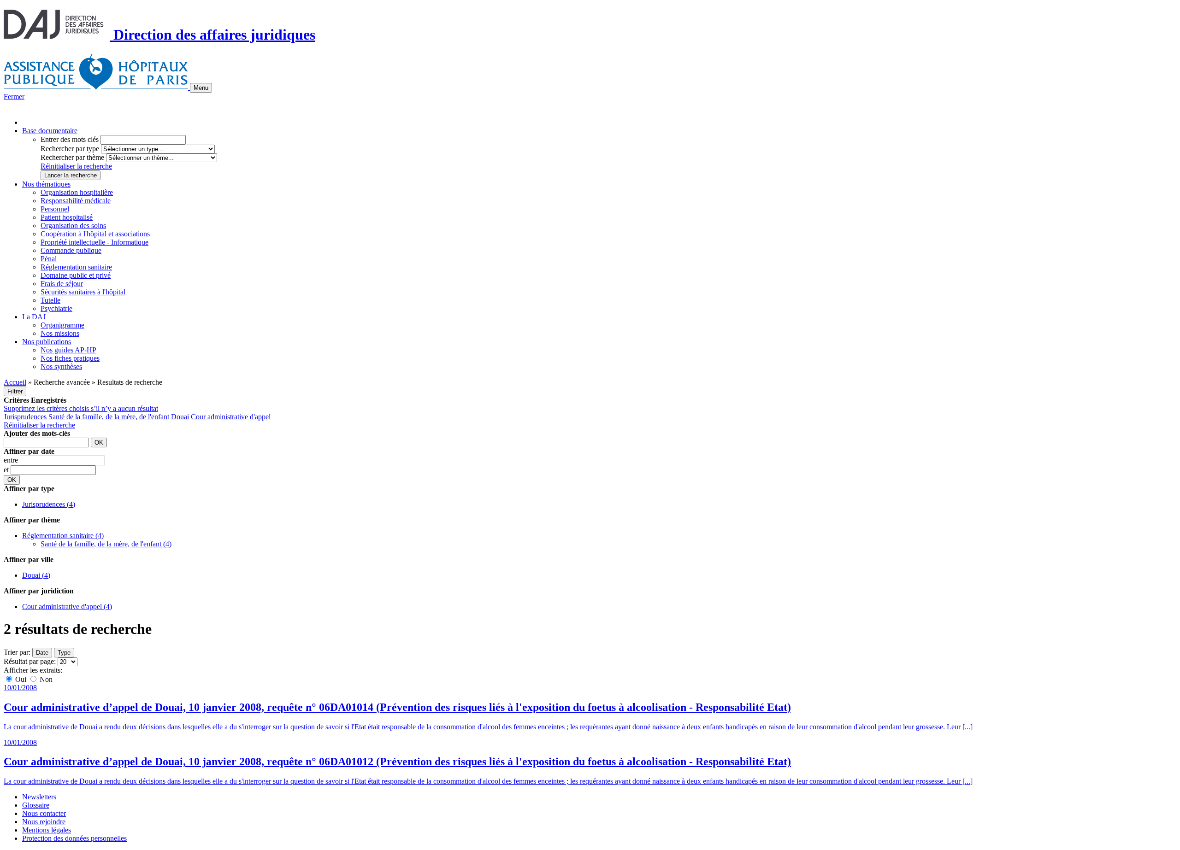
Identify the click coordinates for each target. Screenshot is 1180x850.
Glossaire (35, 805)
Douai (180, 417)
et (7, 470)
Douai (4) (36, 575)
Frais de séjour (62, 283)
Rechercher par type (70, 148)
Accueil (15, 382)
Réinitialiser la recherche (76, 166)
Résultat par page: (30, 661)
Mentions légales (46, 830)
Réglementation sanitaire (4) (63, 535)
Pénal (49, 259)
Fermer (14, 96)
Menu (201, 87)
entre (12, 460)
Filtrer (15, 391)
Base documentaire (49, 131)
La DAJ (34, 317)
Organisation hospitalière (77, 192)
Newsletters (39, 797)
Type (64, 652)
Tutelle (50, 300)
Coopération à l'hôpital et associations (95, 234)
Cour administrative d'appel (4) (67, 606)
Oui (20, 679)
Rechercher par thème (72, 157)
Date (42, 652)
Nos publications (46, 342)
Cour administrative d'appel (231, 417)
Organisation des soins (73, 225)
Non (45, 679)
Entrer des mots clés (70, 139)
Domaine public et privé (76, 275)
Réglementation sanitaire (76, 267)
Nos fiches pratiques (70, 358)
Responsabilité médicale (76, 201)
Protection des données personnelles (74, 838)
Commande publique (71, 250)
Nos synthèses (61, 366)
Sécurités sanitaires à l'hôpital (83, 292)
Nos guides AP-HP (68, 350)
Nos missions (60, 333)
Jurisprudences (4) (48, 504)
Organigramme (62, 325)
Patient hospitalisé (67, 217)
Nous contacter (44, 813)
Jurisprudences (25, 417)
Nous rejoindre (43, 822)
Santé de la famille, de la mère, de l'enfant (108, 417)
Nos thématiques (46, 184)
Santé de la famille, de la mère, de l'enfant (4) (106, 544)
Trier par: (17, 652)
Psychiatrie (56, 308)
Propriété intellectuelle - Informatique (94, 242)
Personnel (55, 209)
